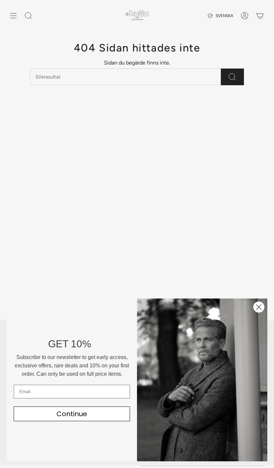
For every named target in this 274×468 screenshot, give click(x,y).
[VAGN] (260, 15)
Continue (71, 414)
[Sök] (232, 77)
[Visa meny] (13, 15)
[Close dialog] (259, 307)
